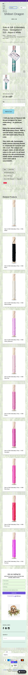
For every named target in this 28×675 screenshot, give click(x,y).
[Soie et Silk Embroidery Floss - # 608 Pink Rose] (14, 471)
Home (4, 35)
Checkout (5, 11)
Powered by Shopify (16, 671)
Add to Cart (8, 111)
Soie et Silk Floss (8, 175)
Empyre (9, 671)
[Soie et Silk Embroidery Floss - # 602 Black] (14, 249)
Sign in (4, 10)
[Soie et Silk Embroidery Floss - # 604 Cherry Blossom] (14, 323)
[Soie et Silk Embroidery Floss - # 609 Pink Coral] (14, 508)
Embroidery (11, 169)
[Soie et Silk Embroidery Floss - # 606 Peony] (14, 397)
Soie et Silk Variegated (9, 178)
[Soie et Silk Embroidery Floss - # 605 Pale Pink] (14, 360)
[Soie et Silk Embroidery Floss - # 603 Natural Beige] (14, 286)
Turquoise (19, 178)
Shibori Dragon (14, 14)
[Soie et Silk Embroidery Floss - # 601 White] (14, 212)
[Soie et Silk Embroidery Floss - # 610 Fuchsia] (14, 545)
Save (5, 182)
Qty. (4, 101)
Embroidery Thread (11, 35)
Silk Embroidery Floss (8, 93)
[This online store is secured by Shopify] (14, 665)
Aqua (5, 169)
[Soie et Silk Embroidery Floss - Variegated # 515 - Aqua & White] (6, 82)
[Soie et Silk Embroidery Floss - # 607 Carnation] (14, 434)
